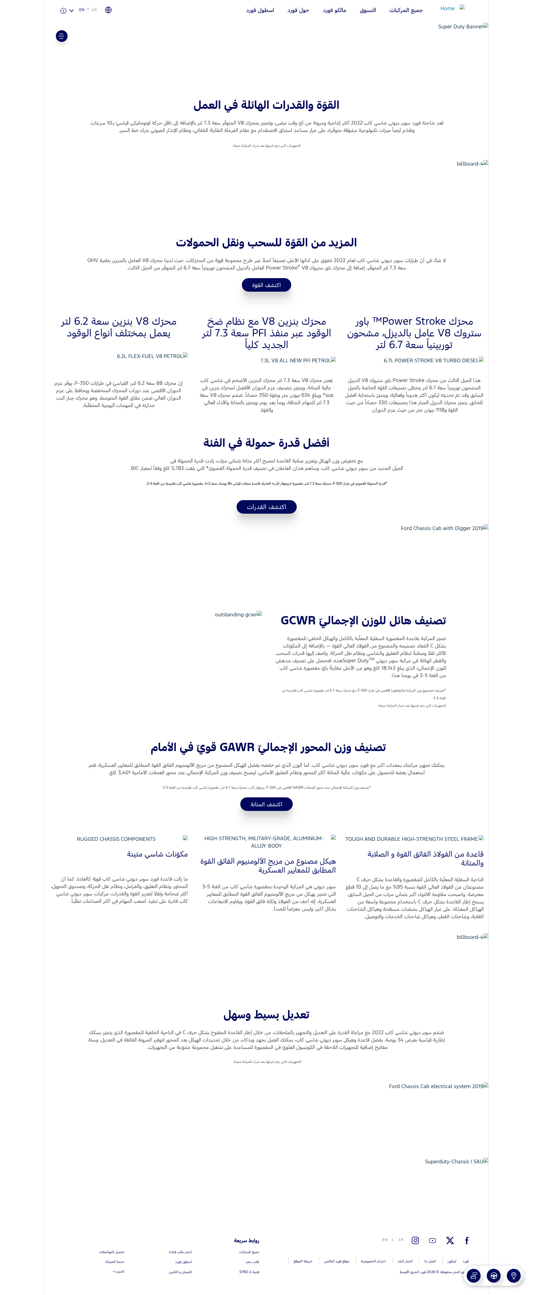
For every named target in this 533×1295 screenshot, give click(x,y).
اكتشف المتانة (266, 804)
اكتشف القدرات (266, 507)
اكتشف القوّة (266, 285)
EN (82, 10)
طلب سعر (454, 1273)
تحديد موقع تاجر (488, 1273)
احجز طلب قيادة (469, 1273)
